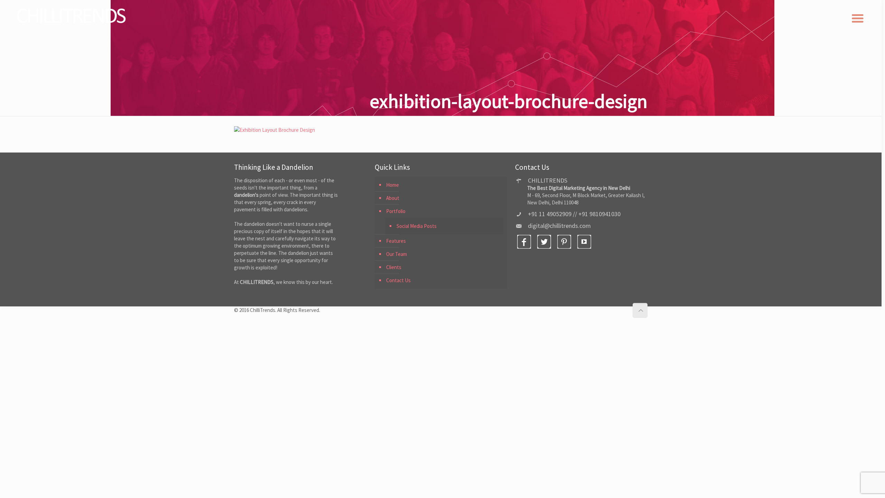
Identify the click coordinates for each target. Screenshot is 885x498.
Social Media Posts (417, 226)
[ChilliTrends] (72, 15)
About (392, 198)
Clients (393, 267)
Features (396, 241)
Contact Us (398, 280)
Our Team (396, 254)
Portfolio (396, 211)
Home (392, 185)
